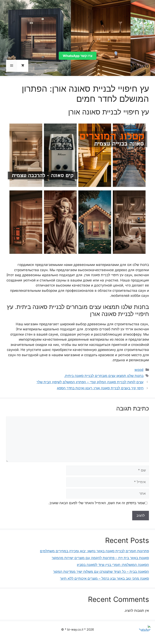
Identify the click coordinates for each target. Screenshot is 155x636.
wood (138, 370)
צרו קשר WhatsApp (77, 56)
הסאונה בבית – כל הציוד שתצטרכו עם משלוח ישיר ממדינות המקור (101, 572)
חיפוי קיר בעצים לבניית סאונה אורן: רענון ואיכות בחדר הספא (100, 388)
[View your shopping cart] (22, 66)
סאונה (142, 66)
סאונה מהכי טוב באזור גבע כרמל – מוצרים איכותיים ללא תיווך (104, 578)
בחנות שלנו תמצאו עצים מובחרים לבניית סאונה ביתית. (103, 376)
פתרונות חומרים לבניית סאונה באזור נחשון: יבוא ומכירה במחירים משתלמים (94, 551)
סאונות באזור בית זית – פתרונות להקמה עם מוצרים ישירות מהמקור (100, 558)
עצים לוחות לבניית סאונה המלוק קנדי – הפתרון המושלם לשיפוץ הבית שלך (90, 382)
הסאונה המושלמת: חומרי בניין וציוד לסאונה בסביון (113, 565)
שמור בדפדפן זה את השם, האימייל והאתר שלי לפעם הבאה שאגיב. (96, 503)
